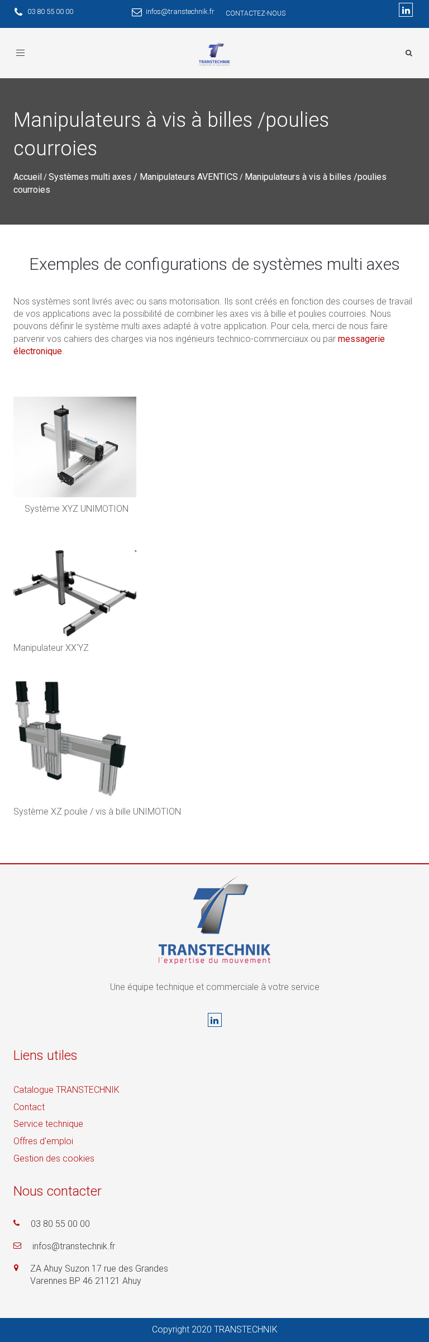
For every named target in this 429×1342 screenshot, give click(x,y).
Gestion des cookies (53, 1158)
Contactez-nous (255, 13)
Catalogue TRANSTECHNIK (66, 1089)
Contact (29, 1107)
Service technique (48, 1124)
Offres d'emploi (43, 1141)
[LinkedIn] (406, 10)
